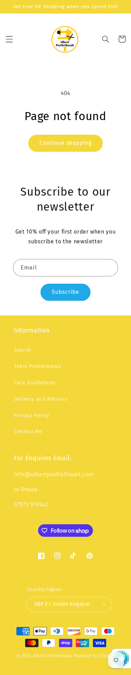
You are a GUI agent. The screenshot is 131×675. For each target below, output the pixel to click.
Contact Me (28, 431)
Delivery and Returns (40, 399)
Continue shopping (65, 143)
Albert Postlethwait (52, 655)
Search (22, 350)
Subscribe (65, 292)
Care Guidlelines (35, 382)
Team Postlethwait (37, 366)
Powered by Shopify (94, 655)
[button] (9, 39)
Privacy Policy (31, 415)
